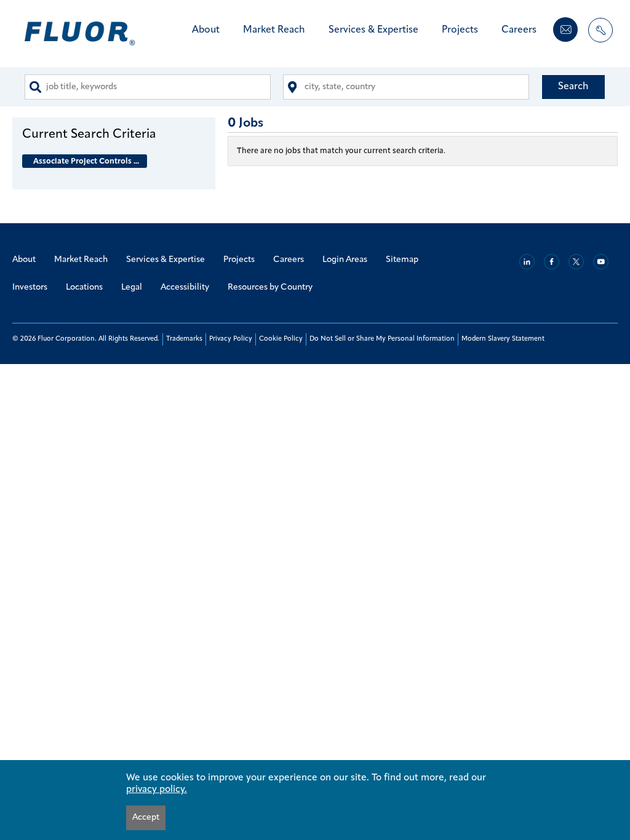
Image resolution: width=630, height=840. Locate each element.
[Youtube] (600, 261)
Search (573, 87)
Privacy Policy (230, 339)
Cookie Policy (281, 339)
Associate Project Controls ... (86, 161)
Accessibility (185, 287)
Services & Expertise (373, 30)
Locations (84, 287)
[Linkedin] (527, 261)
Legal (131, 287)
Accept (145, 817)
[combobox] (148, 87)
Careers (518, 30)
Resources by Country (270, 287)
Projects (460, 30)
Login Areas (344, 259)
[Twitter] (576, 261)
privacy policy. (156, 789)
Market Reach (274, 30)
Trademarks (184, 339)
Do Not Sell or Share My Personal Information (382, 339)
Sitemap (402, 259)
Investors (29, 287)
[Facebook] (551, 261)
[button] (113, 134)
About (206, 30)
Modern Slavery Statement (502, 339)
